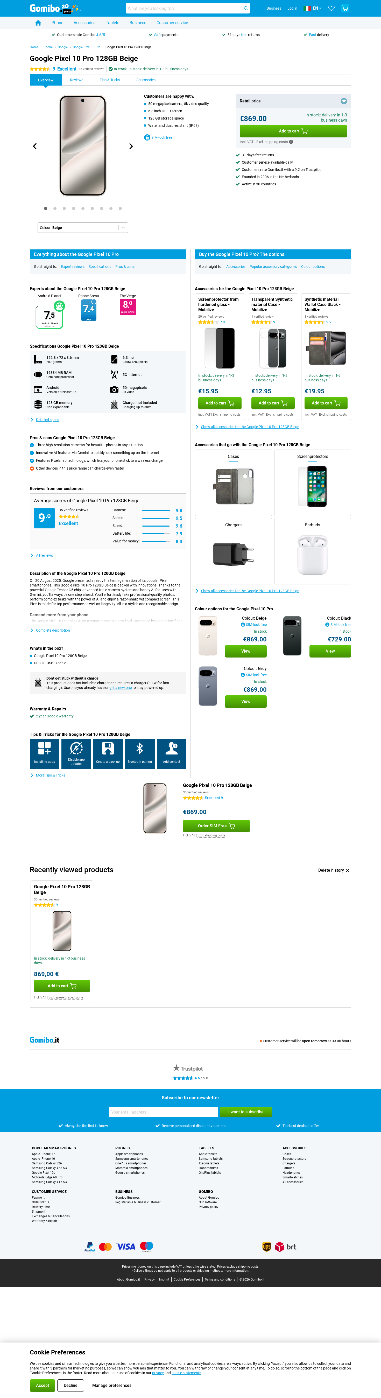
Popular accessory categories (273, 266)
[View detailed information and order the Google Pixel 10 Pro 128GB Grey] (208, 686)
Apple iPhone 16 (43, 1159)
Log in (292, 8)
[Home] (38, 23)
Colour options (313, 266)
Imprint (164, 1279)
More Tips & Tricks (50, 775)
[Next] (130, 146)
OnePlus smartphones (130, 1163)
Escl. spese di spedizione (65, 997)
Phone (57, 22)
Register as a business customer (137, 1202)
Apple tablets (208, 1154)
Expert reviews (72, 266)
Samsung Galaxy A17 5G (49, 1182)
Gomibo (206, 1192)
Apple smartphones (129, 1154)
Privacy (149, 1279)
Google (63, 47)
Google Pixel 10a (43, 1173)
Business (138, 22)
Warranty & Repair (44, 1221)
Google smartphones (130, 1173)
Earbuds (288, 1168)
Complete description (53, 630)
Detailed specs (47, 420)
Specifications (100, 266)
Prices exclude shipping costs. (238, 1266)
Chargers (289, 1163)
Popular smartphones (54, 1148)
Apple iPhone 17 (43, 1154)
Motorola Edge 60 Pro (47, 1177)
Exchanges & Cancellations (51, 1216)
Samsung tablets (211, 1159)
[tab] (45, 208)
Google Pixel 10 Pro (86, 47)
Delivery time (41, 1207)
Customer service (172, 22)
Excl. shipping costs (227, 414)
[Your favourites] (331, 8)
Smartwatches (293, 1177)
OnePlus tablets (210, 1173)
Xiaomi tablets (209, 1163)
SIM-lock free (161, 137)
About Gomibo (209, 1197)
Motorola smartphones (131, 1168)
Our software (208, 1202)
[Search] (246, 8)
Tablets (112, 22)
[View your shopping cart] (345, 8)
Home (34, 47)
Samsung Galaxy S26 (47, 1163)
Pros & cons (125, 266)
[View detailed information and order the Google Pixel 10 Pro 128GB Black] (292, 636)
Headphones (291, 1173)
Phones (122, 1148)
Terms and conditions (220, 1279)
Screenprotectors (294, 1159)
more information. (236, 1271)
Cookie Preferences (187, 1279)
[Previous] (35, 146)
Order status (40, 1202)
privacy (158, 1373)
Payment (38, 1197)
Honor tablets (208, 1168)
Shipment (38, 1211)
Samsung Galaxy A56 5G (49, 1168)
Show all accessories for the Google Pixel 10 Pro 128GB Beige (250, 427)
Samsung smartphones (131, 1159)
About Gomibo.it (128, 1279)
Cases (287, 1154)
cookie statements (186, 1373)
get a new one (120, 688)
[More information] (291, 142)
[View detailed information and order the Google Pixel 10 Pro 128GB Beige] (208, 636)
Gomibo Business (127, 1197)
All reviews (44, 555)
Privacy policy (208, 1207)
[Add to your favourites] (344, 101)
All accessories (293, 1182)
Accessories (84, 22)
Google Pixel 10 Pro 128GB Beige (128, 47)
